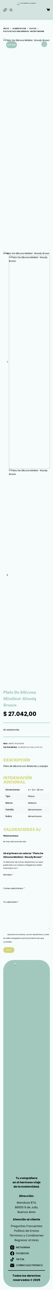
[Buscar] (11, 10)
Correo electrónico (14, 888)
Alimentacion (25, 747)
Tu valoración (11, 901)
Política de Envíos (26, 1231)
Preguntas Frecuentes (26, 1226)
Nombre (8, 874)
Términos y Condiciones (26, 1235)
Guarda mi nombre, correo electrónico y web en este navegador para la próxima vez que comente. (26, 938)
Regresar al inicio (26, 1240)
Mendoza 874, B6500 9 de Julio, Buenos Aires (26, 1207)
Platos (38, 747)
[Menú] (5, 10)
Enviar (9, 950)
